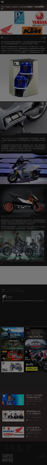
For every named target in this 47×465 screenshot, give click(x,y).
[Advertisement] (23, 15)
